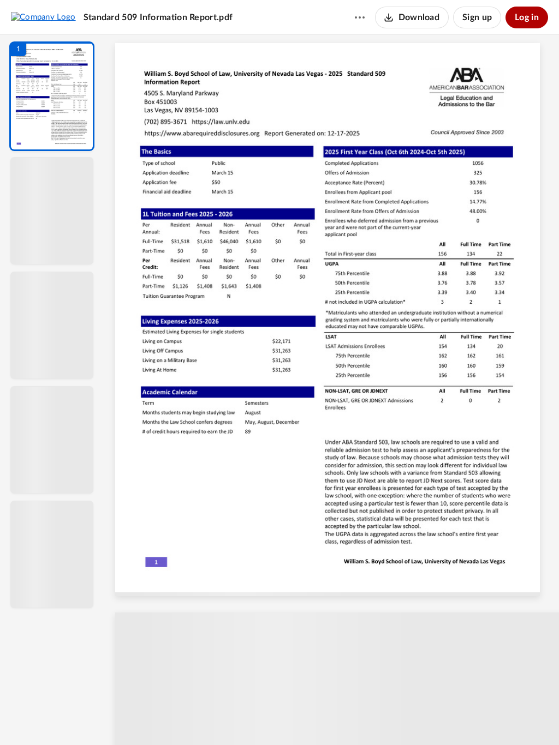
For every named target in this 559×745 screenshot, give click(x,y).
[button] (52, 96)
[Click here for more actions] (360, 17)
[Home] (43, 16)
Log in (527, 17)
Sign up (477, 17)
